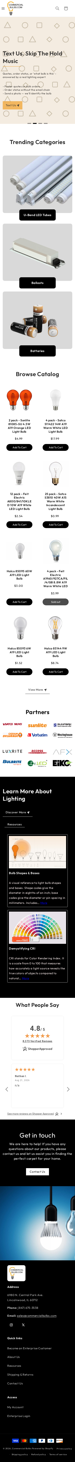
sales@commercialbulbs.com (36, 1315)
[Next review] (68, 1089)
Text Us (11, 105)
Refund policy (38, 1454)
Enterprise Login (18, 1416)
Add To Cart (19, 447)
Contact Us (37, 1171)
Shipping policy (20, 1454)
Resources (14, 824)
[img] (37, 1035)
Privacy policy (64, 1448)
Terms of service (58, 1454)
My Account (15, 1407)
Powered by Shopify (42, 1448)
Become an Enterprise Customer (29, 1348)
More (44, 903)
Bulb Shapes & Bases (24, 873)
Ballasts (37, 283)
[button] (57, 8)
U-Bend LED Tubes (38, 215)
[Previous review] (7, 1089)
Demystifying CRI (22, 948)
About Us (13, 1357)
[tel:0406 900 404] (17, 1307)
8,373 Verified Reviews (37, 1041)
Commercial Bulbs (22, 1448)
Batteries (37, 351)
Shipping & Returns (20, 1374)
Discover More (16, 812)
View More (35, 689)
